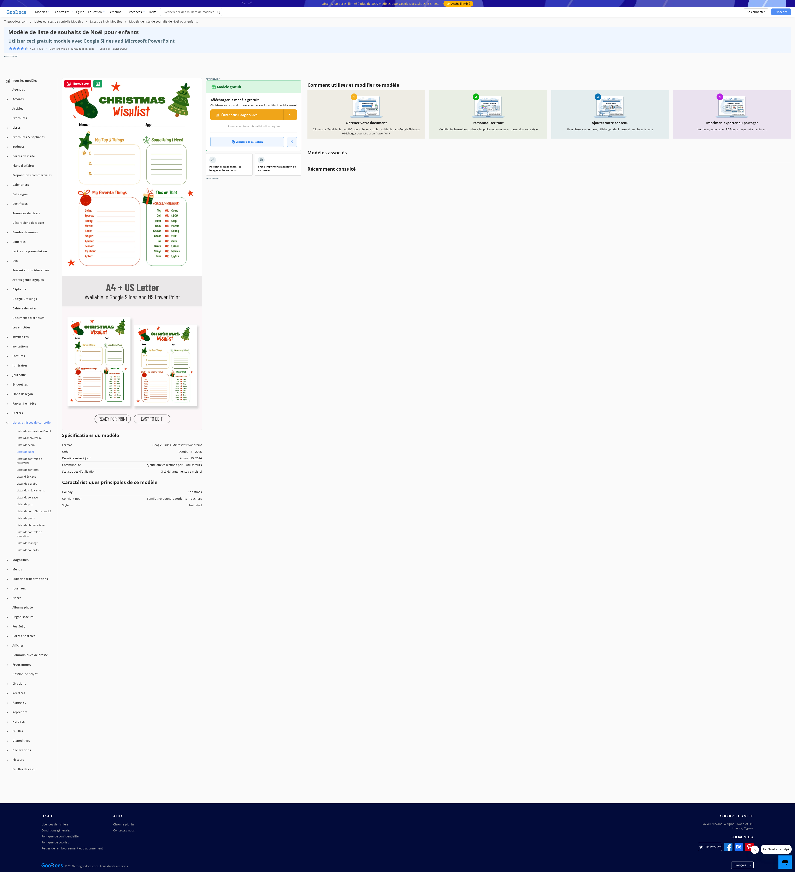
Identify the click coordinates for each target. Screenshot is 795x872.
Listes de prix (25, 504)
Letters (17, 413)
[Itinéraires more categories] (7, 366)
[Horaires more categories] (7, 722)
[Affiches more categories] (7, 646)
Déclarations (21, 750)
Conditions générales (56, 830)
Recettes (18, 693)
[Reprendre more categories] (7, 712)
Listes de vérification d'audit (34, 431)
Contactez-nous (124, 830)
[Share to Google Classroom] (97, 83)
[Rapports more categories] (7, 703)
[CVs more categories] (7, 261)
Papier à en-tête (24, 403)
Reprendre (19, 712)
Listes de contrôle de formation (29, 534)
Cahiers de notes (24, 308)
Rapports (19, 702)
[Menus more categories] (7, 570)
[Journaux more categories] (7, 375)
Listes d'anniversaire (29, 438)
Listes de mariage (27, 543)
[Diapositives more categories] (7, 741)
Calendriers (20, 185)
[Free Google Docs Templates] (16, 12)
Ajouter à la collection (249, 142)
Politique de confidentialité (60, 836)
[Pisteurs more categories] (7, 760)
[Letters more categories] (7, 413)
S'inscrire (781, 12)
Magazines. (20, 560)
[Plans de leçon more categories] (7, 394)
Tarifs (152, 12)
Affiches (18, 645)
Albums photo (22, 607)
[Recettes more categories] (7, 693)
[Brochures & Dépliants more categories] (7, 137)
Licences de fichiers (55, 824)
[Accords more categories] (7, 99)
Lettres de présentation (29, 251)
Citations (19, 683)
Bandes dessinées (25, 232)
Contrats (18, 242)
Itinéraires (19, 365)
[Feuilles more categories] (7, 731)
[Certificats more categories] (7, 204)
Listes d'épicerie (26, 476)
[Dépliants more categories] (7, 290)
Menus (17, 569)
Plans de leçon (22, 394)
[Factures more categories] (7, 356)
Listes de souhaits (28, 550)
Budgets (18, 147)
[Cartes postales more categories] (7, 636)
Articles (17, 108)
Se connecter (756, 12)
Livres (16, 127)
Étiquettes (20, 384)
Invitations (20, 346)
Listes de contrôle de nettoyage (29, 461)
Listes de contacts (28, 470)
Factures (18, 356)
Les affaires (62, 12)
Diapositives (21, 741)
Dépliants (19, 289)
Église (80, 12)
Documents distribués (28, 318)
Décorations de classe (28, 223)
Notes (16, 598)
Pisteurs (18, 760)
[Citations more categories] (7, 684)
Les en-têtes (21, 327)
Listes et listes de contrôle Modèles (59, 21)
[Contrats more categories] (7, 242)
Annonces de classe (26, 213)
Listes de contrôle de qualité (34, 511)
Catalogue (20, 194)
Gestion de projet (25, 674)
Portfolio (18, 626)
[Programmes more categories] (7, 665)
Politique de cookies (55, 842)
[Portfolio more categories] (7, 627)
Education (95, 12)
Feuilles (17, 731)
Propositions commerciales (32, 175)
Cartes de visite (23, 156)
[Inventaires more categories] (7, 337)
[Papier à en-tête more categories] (7, 404)
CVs (15, 261)
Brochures (19, 118)
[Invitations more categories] (7, 347)
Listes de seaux (26, 445)
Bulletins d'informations (30, 579)
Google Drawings (24, 299)
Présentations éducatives (30, 270)
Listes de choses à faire (31, 525)
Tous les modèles (24, 81)
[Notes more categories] (7, 598)
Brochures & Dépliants (28, 137)
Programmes (21, 664)
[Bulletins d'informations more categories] (7, 579)
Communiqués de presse (30, 655)
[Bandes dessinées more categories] (7, 233)
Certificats (20, 204)
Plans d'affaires (23, 166)
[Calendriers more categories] (7, 185)
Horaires (18, 721)
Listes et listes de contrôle (31, 422)
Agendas (18, 89)
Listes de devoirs (27, 483)
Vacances (135, 12)
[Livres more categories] (7, 128)
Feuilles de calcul (24, 769)
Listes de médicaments (31, 490)
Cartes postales (23, 636)
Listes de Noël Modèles (106, 21)
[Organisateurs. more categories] (7, 617)
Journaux (19, 375)
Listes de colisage (27, 497)
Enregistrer (80, 83)
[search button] (219, 12)
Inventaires (20, 337)
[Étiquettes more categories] (7, 385)
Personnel (115, 12)
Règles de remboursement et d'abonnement (72, 848)
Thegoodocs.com (16, 21)
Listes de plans (26, 518)
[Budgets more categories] (7, 147)
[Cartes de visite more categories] (7, 156)
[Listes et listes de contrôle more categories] (7, 423)
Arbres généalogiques (28, 280)
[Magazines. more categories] (7, 560)
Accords (18, 99)
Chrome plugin (123, 824)
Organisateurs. (23, 617)
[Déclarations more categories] (7, 750)
